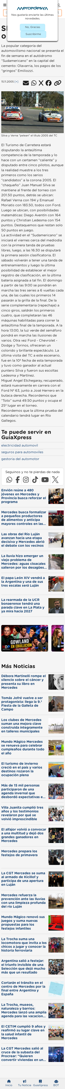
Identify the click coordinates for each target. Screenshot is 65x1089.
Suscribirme (33, 34)
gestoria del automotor (20, 459)
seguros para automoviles (22, 452)
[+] (16, 81)
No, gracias (32, 27)
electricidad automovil (19, 445)
